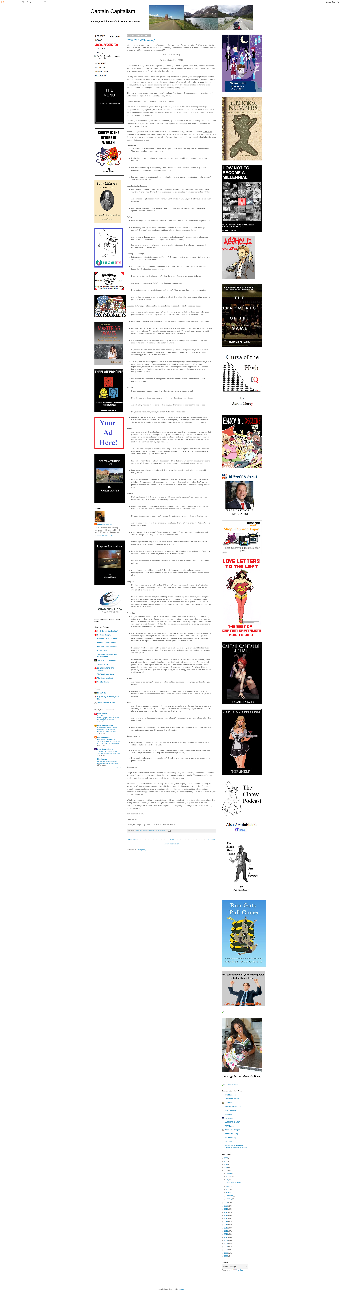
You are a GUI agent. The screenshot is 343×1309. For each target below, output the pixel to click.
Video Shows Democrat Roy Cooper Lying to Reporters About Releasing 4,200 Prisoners (108, 718)
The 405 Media (102, 664)
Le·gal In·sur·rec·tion (105, 726)
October (229, 1173)
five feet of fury (230, 1138)
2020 (226, 1206)
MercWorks (101, 693)
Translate (239, 1270)
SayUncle (228, 1103)
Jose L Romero (230, 1110)
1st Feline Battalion (232, 1099)
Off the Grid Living (231, 1134)
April (228, 1189)
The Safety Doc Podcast (106, 660)
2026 (226, 1158)
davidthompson (230, 1095)
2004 (226, 1256)
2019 (226, 1209)
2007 (226, 1247)
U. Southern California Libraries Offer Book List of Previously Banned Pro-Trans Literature (107, 729)
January (229, 1199)
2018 (226, 1212)
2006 (226, 1250)
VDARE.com (229, 1126)
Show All (118, 768)
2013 (226, 1228)
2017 (226, 1215)
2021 (226, 1203)
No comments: (161, 830)
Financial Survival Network (107, 647)
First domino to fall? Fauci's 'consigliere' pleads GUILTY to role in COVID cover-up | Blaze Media (108, 741)
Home (172, 840)
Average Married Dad (233, 1107)
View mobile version (171, 844)
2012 (226, 1231)
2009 (226, 1240)
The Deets (228, 1141)
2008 (226, 1243)
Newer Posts (132, 840)
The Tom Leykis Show (105, 674)
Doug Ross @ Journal (105, 749)
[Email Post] (169, 830)
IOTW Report (102, 714)
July (227, 1180)
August (229, 1176)
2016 (226, 1218)
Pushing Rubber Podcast (106, 643)
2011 (226, 1234)
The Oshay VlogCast (105, 678)
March (228, 1193)
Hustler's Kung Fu (104, 635)
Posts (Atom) (141, 850)
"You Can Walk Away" (141, 40)
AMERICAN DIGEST (232, 1122)
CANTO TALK (102, 650)
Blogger (181, 1289)
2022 (226, 1171)
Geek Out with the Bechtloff (107, 631)
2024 (226, 1164)
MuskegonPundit (103, 737)
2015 (226, 1222)
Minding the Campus (232, 1130)
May (228, 1186)
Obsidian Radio (103, 682)
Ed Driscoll (229, 1118)
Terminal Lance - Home (106, 703)
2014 (226, 1225)
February (229, 1196)
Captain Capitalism (112, 11)
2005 (226, 1253)
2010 (226, 1237)
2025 (226, 1161)
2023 (226, 1167)
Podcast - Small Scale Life (107, 639)
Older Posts (211, 840)
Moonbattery (102, 759)
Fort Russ (228, 1114)
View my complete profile (103, 535)
